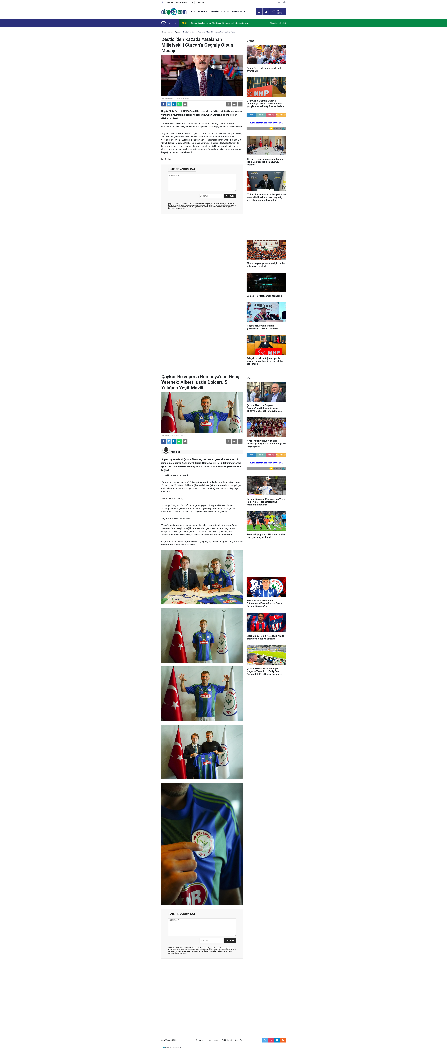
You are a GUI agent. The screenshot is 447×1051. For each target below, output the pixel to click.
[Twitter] (169, 104)
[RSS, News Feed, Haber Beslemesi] (283, 1040)
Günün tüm (278, 23)
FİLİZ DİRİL (175, 452)
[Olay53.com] (174, 11)
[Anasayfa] (162, 2)
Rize (193, 11)
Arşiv (191, 2)
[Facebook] (163, 104)
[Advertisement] (150, 62)
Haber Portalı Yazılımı (173, 1047)
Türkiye (215, 11)
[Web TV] (279, 2)
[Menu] (259, 12)
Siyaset (177, 32)
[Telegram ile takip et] (277, 1040)
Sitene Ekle (200, 2)
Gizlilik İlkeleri (227, 1040)
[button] (228, 104)
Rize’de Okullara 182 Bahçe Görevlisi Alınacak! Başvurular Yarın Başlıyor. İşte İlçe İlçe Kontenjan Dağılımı (222, 23)
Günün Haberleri (181, 2)
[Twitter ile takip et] (265, 1040)
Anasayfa (168, 32)
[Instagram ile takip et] (271, 1040)
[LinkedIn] (174, 104)
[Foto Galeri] (284, 2)
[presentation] (170, 23)
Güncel (225, 11)
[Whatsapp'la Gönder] (179, 104)
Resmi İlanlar (239, 11)
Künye (208, 1040)
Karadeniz (203, 11)
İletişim (216, 1040)
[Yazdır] (185, 104)
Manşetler (170, 2)
